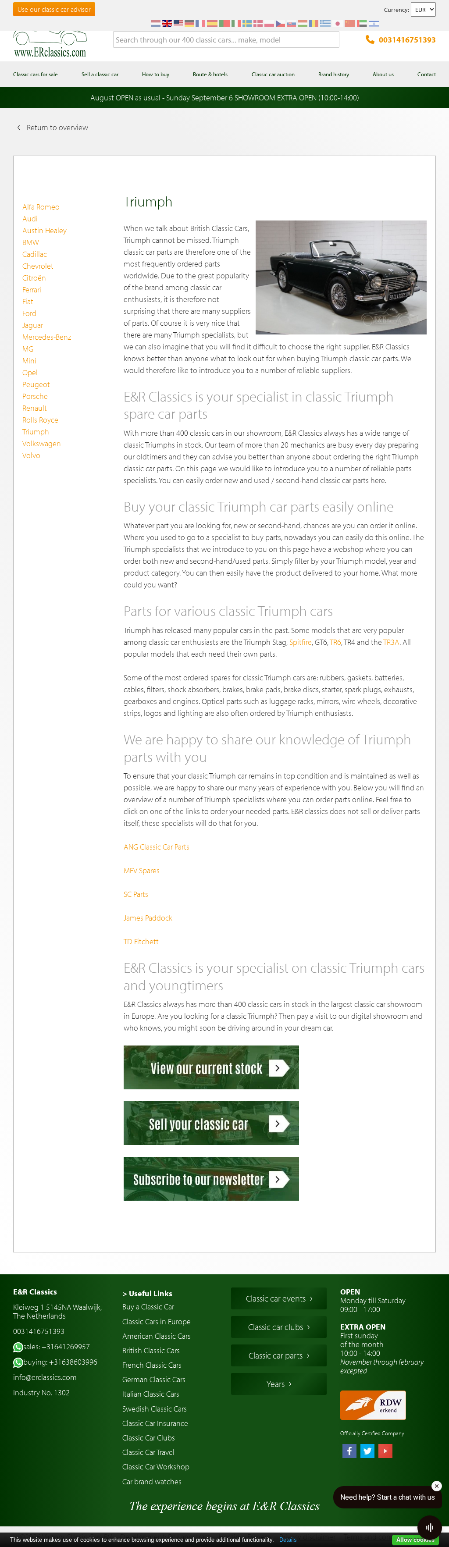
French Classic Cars (152, 1365)
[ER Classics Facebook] (349, 1452)
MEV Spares (142, 870)
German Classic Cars (153, 1379)
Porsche (35, 396)
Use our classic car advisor (54, 9)
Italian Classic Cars (150, 1394)
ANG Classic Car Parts (156, 847)
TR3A (391, 642)
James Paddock (148, 918)
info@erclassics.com (45, 1377)
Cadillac (34, 254)
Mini (29, 361)
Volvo (31, 455)
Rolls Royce (40, 420)
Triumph (35, 432)
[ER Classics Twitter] (367, 1452)
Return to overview (57, 127)
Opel (30, 372)
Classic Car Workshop (155, 1467)
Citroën (34, 278)
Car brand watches (152, 1481)
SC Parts (136, 894)
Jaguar (32, 325)
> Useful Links (147, 1293)
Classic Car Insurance (155, 1423)
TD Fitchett (141, 941)
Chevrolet (37, 266)
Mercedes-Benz (46, 337)
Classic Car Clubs (148, 1438)
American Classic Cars (156, 1336)
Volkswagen (41, 443)
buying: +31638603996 (60, 1362)
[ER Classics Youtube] (385, 1452)
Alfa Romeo (41, 207)
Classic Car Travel (148, 1452)
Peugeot (36, 384)
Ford (29, 313)
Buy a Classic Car (148, 1307)
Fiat (27, 301)
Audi (30, 218)
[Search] (332, 39)
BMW (30, 242)
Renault (34, 408)
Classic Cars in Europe (156, 1321)
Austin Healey (44, 230)
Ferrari (31, 290)
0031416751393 (407, 40)
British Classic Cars (151, 1350)
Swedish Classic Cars (154, 1409)
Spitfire (300, 642)
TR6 (335, 642)
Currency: (396, 10)
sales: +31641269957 (56, 1346)
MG (27, 349)
